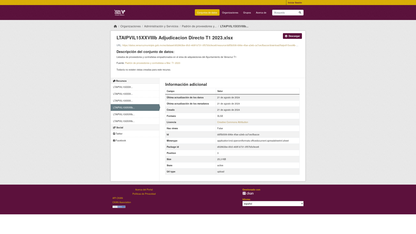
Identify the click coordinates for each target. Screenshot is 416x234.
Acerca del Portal (144, 189)
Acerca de (261, 12)
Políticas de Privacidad (144, 193)
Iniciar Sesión (295, 2)
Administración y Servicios (161, 26)
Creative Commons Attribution (232, 122)
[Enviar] (300, 12)
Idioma (246, 199)
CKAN (248, 193)
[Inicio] (115, 26)
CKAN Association (121, 202)
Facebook (120, 140)
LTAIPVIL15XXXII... (123, 87)
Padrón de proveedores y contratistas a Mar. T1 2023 (152, 63)
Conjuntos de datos (207, 12)
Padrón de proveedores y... (199, 26)
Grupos (247, 12)
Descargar (294, 36)
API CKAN (117, 198)
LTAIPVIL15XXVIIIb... (234, 26)
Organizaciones (230, 12)
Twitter (119, 133)
